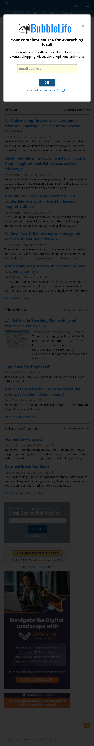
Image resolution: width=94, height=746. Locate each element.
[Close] (83, 26)
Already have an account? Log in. (47, 90)
